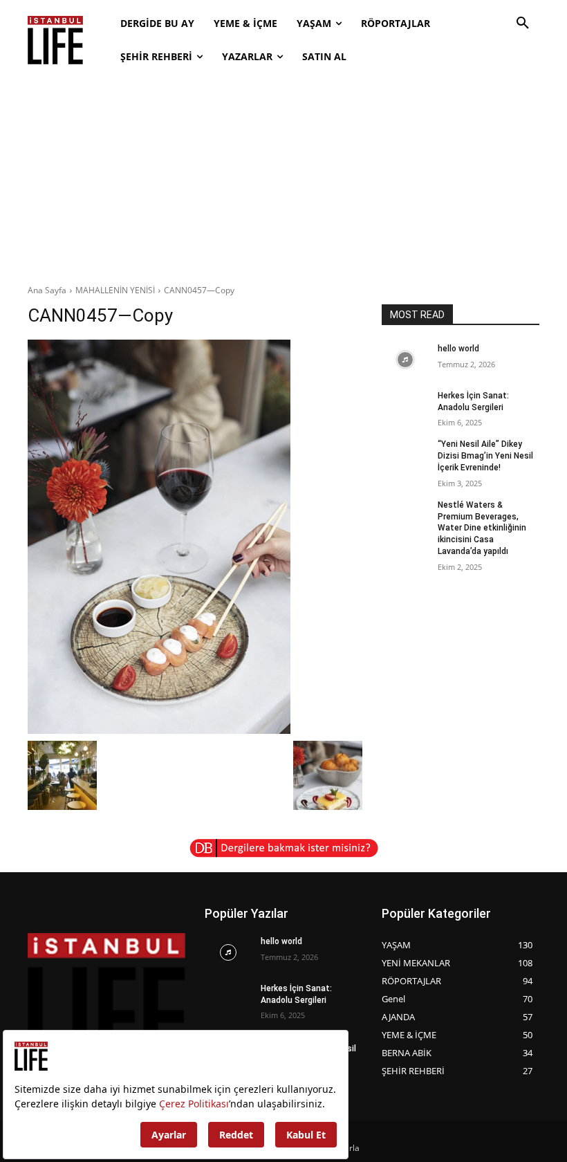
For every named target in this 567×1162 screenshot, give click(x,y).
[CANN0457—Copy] (195, 537)
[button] (522, 23)
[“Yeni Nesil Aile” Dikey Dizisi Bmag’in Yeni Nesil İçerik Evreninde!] (405, 455)
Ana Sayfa (47, 290)
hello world (458, 348)
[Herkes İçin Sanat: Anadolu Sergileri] (405, 406)
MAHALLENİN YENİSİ (115, 290)
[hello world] (405, 359)
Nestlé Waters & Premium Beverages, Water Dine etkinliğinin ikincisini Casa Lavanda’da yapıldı (482, 528)
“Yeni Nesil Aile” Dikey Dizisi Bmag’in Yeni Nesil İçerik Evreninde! (485, 455)
